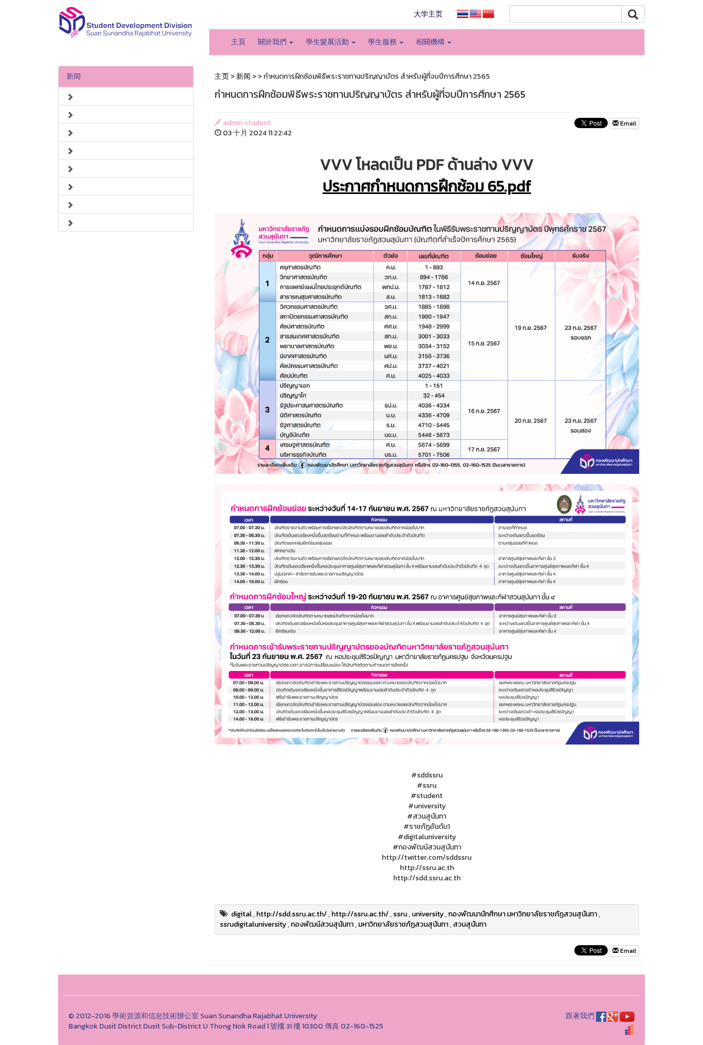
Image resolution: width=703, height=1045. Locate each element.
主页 (222, 76)
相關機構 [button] (431, 42)
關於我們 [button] (273, 42)
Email (627, 123)
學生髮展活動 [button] (328, 42)
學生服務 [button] (383, 42)
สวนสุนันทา (469, 924)
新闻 (73, 76)
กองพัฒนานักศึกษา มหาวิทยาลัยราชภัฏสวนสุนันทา (522, 914)
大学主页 (428, 14)
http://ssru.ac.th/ (360, 914)
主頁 (238, 42)
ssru (400, 914)
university (428, 914)
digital (241, 914)
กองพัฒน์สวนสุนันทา (322, 924)
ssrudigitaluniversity (253, 924)
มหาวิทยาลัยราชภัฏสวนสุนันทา (403, 924)
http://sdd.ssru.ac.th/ (291, 914)
